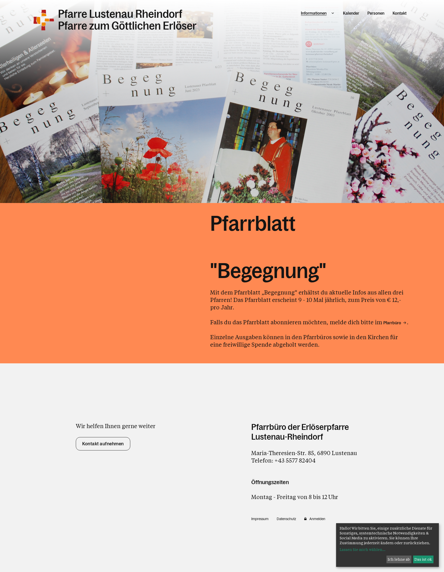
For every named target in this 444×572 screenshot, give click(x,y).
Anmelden (317, 519)
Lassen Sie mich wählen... (362, 549)
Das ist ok (423, 559)
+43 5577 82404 (295, 460)
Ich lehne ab (399, 559)
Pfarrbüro (392, 323)
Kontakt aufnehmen (103, 443)
